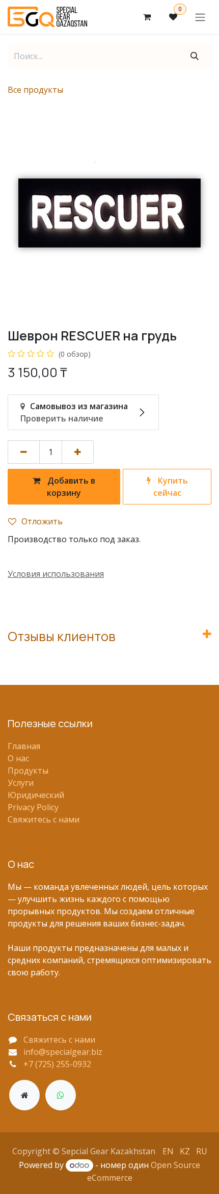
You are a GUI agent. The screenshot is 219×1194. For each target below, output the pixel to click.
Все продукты (35, 89)
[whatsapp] (60, 1095)
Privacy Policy (33, 807)
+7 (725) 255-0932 (57, 1064)
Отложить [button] (42, 521)
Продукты (28, 770)
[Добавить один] (78, 452)
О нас (18, 758)
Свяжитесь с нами (43, 819)
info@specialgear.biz (62, 1051)
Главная (24, 746)
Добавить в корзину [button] (70, 486)
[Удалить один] (24, 452)
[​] (24, 1095)
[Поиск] (194, 56)
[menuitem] (168, 1151)
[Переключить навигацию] (200, 17)
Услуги (21, 782)
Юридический (36, 795)
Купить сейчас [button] (170, 486)
